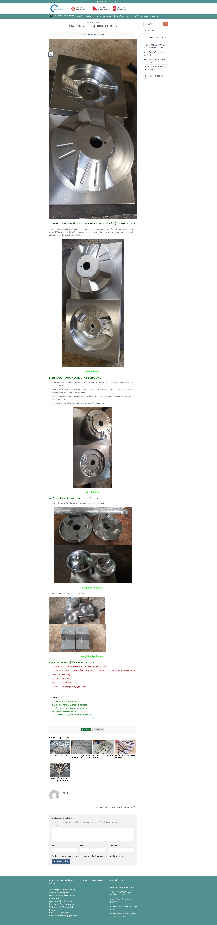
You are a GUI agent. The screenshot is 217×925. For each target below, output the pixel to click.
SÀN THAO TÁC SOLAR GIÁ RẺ (154, 39)
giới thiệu (88, 16)
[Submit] (165, 24)
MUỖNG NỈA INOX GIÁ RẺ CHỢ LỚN (67, 711)
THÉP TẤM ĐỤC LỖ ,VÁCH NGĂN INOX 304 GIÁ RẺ (73, 715)
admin (104, 34)
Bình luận (56, 826)
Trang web (113, 845)
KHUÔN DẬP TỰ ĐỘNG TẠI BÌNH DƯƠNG (69, 705)
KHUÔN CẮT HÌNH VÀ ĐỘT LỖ (63, 16)
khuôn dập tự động (149, 16)
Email (82, 845)
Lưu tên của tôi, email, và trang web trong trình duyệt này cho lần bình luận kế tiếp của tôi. (89, 856)
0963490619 (87, 235)
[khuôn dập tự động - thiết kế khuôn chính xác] (58, 8)
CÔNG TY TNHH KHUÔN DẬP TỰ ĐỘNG (109, 16)
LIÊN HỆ (79, 16)
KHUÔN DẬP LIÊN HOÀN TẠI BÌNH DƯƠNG (70, 708)
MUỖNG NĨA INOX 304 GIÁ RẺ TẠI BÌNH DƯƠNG (154, 68)
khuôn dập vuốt (132, 16)
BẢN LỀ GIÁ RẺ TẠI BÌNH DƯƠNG (154, 53)
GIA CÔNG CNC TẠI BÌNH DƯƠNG (66, 702)
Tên (54, 845)
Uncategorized (93, 22)
